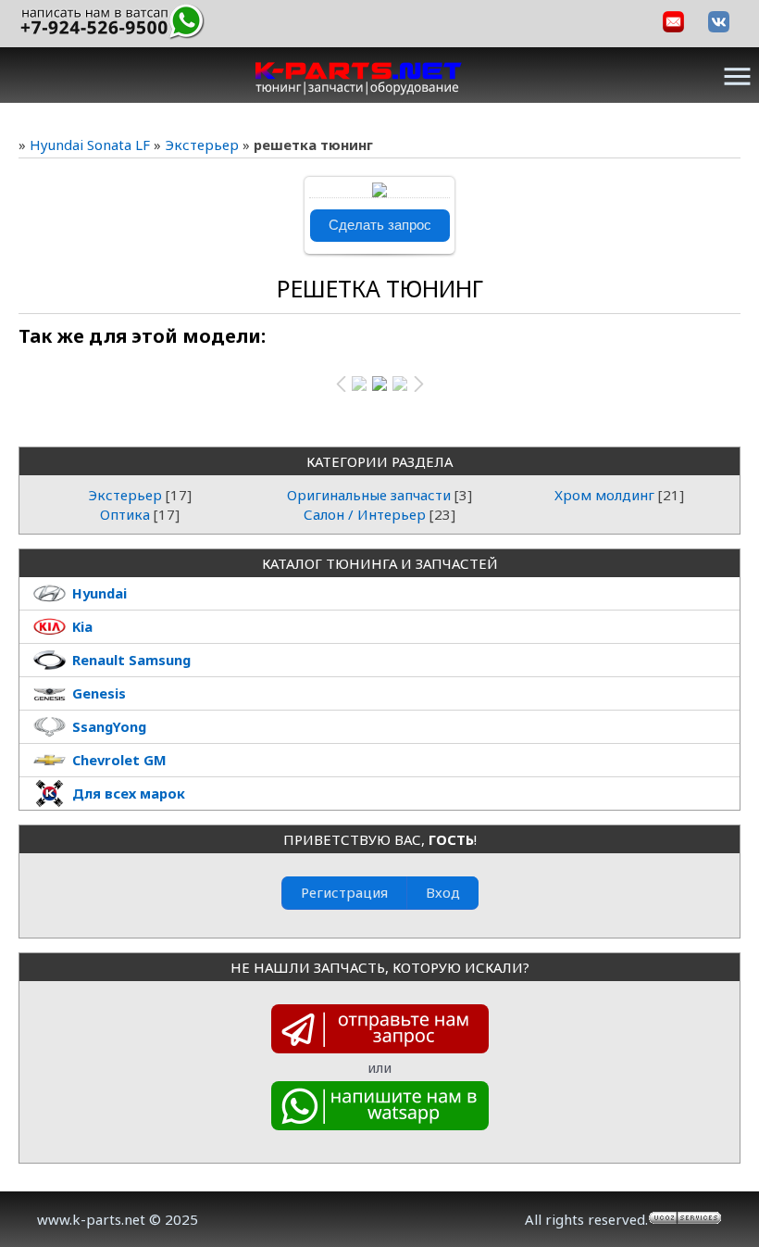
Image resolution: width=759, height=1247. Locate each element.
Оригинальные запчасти (369, 494)
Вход (443, 892)
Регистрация (344, 892)
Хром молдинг (604, 494)
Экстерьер (202, 144)
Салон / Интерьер (365, 514)
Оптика (125, 514)
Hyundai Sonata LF (90, 144)
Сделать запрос (380, 225)
